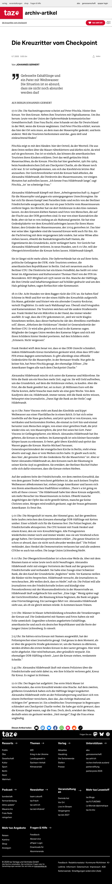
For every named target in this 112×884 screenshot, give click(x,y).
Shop (4, 843)
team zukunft (36, 796)
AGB (104, 866)
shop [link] (26, 3)
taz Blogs (90, 797)
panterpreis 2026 (94, 771)
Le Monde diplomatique (97, 805)
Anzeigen (6, 848)
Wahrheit (6, 779)
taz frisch (34, 800)
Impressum (95, 866)
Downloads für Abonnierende (37, 849)
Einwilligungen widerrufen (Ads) (86, 871)
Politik (5, 750)
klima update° (8, 805)
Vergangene (64, 810)
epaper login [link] (103, 3)
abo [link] (78, 3)
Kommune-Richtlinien (96, 862)
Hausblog (62, 754)
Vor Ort (61, 802)
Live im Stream (65, 806)
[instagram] (108, 735)
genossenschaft (94, 754)
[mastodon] (95, 735)
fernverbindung (9, 800)
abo (88, 750)
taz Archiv (90, 810)
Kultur (5, 762)
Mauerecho (7, 809)
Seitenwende (64, 871)
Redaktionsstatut (77, 862)
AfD (32, 750)
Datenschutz (83, 866)
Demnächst (63, 798)
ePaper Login (36, 843)
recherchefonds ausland (97, 762)
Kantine (5, 839)
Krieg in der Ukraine (39, 754)
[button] (109, 22)
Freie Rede (7, 813)
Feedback (34, 834)
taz (10, 734)
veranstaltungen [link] (15, 3)
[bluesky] (102, 735)
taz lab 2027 (63, 815)
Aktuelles (62, 750)
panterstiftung (92, 766)
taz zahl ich (91, 758)
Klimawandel (36, 766)
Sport (4, 766)
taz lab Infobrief (37, 809)
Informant (71, 866)
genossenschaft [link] (89, 3)
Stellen (61, 762)
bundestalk (7, 796)
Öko (4, 754)
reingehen (7, 817)
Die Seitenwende (66, 758)
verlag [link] (4, 3)
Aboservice (35, 839)
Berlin (4, 771)
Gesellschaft (8, 758)
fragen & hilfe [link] (35, 3)
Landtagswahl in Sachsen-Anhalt (37, 760)
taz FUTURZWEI (93, 801)
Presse (61, 766)
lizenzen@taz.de (40, 866)
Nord (4, 775)
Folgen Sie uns (85, 734)
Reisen (5, 835)
